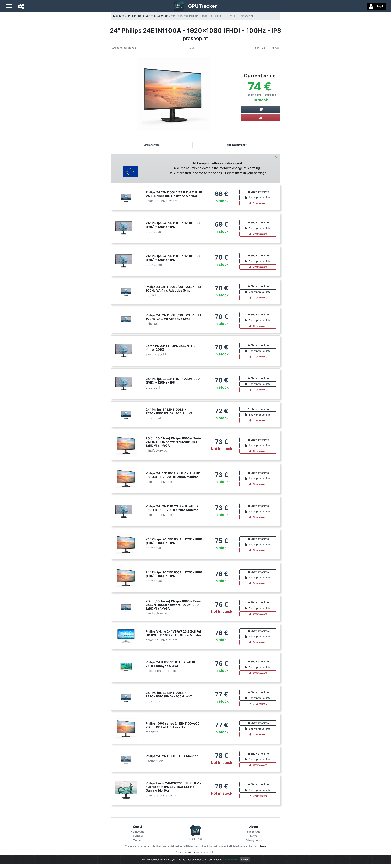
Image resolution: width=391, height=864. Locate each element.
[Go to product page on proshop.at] (260, 109)
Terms (254, 835)
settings (260, 173)
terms (192, 852)
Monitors (118, 15)
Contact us (137, 831)
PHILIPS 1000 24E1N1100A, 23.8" (148, 15)
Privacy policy (253, 840)
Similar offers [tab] (152, 144)
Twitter (137, 840)
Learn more (231, 859)
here (263, 846)
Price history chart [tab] (236, 144)
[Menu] (9, 6)
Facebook (137, 835)
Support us (253, 831)
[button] (21, 6)
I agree (244, 859)
